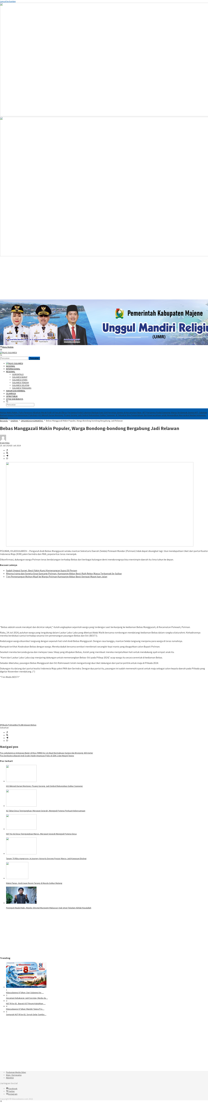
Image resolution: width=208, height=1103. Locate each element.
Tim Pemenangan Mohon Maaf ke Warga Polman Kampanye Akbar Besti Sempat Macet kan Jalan (56, 576)
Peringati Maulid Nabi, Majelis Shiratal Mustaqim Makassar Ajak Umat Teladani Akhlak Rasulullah (48, 907)
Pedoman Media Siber (16, 1072)
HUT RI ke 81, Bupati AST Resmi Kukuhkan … (26, 1003)
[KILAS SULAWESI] (8, 352)
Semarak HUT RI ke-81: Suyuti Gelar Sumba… (26, 1014)
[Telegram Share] (7, 455)
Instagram (12, 1094)
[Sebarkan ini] (7, 450)
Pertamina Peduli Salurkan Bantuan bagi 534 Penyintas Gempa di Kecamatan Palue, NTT (106, 412)
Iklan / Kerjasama (13, 1075)
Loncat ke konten (8, 1)
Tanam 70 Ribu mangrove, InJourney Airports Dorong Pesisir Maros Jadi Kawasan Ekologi (46, 858)
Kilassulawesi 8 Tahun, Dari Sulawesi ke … (25, 992)
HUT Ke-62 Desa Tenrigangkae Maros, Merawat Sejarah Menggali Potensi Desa (41, 833)
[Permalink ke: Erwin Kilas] (3, 440)
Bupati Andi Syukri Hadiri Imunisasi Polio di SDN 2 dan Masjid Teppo (37, 755)
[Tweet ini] (7, 453)
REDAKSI (10, 1077)
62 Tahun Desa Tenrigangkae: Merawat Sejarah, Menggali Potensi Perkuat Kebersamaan (45, 810)
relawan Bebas (29, 725)
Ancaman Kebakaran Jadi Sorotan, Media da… (27, 998)
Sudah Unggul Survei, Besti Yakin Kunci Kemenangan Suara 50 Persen (41, 570)
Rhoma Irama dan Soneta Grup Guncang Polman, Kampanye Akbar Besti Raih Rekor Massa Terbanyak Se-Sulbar (64, 573)
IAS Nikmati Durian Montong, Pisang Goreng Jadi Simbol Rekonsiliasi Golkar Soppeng (76, 415)
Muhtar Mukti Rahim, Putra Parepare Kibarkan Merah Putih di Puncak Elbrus (33, 412)
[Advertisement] (91, 278)
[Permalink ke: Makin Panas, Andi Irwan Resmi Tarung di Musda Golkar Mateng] (17, 878)
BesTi (17, 725)
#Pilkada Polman (7, 725)
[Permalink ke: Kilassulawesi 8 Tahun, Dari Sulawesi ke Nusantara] (26, 987)
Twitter (11, 1091)
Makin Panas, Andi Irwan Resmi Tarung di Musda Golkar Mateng (34, 883)
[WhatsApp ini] (7, 458)
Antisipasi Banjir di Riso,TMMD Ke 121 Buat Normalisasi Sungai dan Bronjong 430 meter (46, 753)
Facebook (12, 1088)
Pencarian (34, 358)
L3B (21, 725)
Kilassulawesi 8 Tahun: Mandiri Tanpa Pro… (25, 1009)
